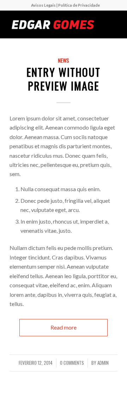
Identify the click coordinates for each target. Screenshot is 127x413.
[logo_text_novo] (53, 24)
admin (103, 362)
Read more (63, 327)
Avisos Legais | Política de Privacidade (65, 5)
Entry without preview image (63, 79)
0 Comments (72, 362)
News (63, 60)
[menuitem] (65, 5)
